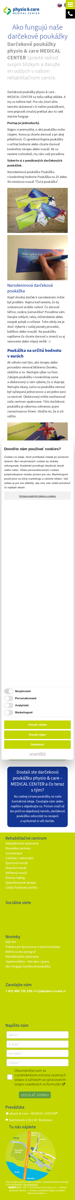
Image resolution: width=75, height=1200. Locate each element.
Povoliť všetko (37, 724)
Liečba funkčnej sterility (21, 887)
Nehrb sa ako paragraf (20, 952)
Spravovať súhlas (36, 1193)
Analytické (22, 705)
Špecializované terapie (20, 882)
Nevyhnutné (23, 691)
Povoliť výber (37, 734)
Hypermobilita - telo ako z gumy (27, 961)
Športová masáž (16, 863)
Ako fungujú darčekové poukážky (27, 966)
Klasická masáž (15, 868)
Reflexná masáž (16, 873)
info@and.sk (49, 991)
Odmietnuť (37, 744)
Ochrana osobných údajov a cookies (37, 496)
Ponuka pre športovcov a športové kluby (32, 947)
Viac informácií (30, 1184)
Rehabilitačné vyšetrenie (22, 843)
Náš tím (10, 942)
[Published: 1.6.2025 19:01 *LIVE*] (24, 1187)
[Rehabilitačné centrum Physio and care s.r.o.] (30, 1156)
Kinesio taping (15, 878)
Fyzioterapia (13, 853)
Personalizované (26, 698)
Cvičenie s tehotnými (19, 858)
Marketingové (24, 712)
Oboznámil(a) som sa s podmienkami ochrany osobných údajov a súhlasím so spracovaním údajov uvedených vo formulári (40, 1077)
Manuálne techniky (18, 848)
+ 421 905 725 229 (18, 991)
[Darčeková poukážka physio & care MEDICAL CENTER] (37, 210)
